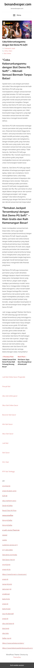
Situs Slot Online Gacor (10, 405)
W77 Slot (5, 462)
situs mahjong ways (9, 501)
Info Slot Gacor (7, 424)
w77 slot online (7, 550)
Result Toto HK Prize (9, 510)
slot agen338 (6, 589)
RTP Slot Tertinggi (8, 471)
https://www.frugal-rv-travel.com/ (14, 574)
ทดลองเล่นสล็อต (7, 515)
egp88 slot (6, 594)
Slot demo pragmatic (9, 555)
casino (4, 540)
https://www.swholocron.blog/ (13, 643)
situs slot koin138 (8, 623)
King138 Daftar (7, 520)
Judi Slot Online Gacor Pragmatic (13, 377)
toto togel (5, 628)
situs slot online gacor (9, 396)
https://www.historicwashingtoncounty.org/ (17, 648)
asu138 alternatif (8, 614)
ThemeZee (17, 657)
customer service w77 (10, 545)
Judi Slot (5, 443)
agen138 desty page (9, 491)
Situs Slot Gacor (7, 434)
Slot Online (7, 53)
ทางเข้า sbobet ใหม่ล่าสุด (10, 530)
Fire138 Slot (6, 386)
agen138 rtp (6, 569)
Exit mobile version (17, 665)
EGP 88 (4, 496)
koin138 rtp (6, 599)
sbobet (4, 535)
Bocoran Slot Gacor (9, 415)
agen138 (5, 579)
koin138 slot (6, 609)
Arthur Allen (8, 51)
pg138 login (6, 486)
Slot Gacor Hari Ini (8, 560)
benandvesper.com (18, 4)
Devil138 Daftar (7, 505)
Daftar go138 (6, 638)
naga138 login (7, 584)
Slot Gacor (6, 453)
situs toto (5, 633)
